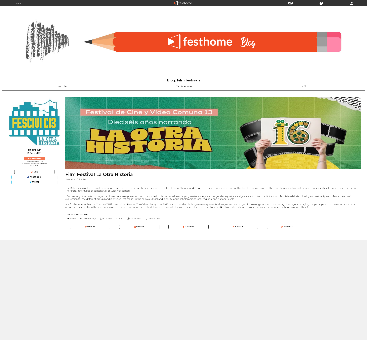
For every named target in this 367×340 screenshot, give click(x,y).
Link (35, 172)
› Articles (63, 86)
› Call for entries (183, 86)
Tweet (35, 182)
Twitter (239, 227)
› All (304, 86)
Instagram (288, 227)
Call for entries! (34, 158)
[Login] (351, 3)
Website (140, 227)
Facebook (35, 177)
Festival (91, 227)
